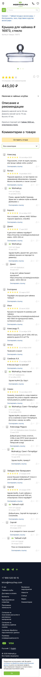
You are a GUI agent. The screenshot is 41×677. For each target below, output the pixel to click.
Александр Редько (24, 454)
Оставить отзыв (20, 140)
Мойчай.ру (20, 267)
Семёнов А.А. (20, 375)
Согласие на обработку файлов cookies (9, 624)
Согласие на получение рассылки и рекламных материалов (11, 615)
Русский (5, 648)
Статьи (24, 596)
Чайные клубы (7, 590)
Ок (12, 673)
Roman (18, 191)
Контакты (5, 596)
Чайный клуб (21, 525)
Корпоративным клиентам (8, 601)
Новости (24, 592)
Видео (23, 599)
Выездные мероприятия (26, 588)
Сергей (18, 507)
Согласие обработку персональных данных (11, 631)
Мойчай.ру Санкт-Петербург (26, 430)
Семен (18, 410)
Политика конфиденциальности (10, 637)
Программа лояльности (6, 606)
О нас (4, 587)
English (13, 648)
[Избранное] (37, 3)
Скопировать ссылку (14, 166)
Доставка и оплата (9, 593)
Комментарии (26, 602)
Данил (18, 247)
